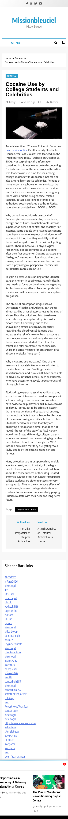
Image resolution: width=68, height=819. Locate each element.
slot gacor (10, 744)
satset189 (10, 694)
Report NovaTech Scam (17, 706)
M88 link (9, 594)
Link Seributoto (13, 652)
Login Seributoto (13, 644)
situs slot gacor (12, 731)
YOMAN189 (11, 735)
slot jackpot (21, 694)
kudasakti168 (12, 606)
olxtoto (8, 602)
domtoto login (12, 635)
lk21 (7, 590)
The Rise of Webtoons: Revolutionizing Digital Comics (47, 796)
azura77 (9, 640)
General (12, 76)
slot (7, 702)
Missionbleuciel (34, 20)
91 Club (8, 619)
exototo (9, 615)
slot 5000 (10, 665)
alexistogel (10, 585)
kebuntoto (10, 727)
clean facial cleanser (15, 756)
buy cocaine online (17, 150)
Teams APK (11, 660)
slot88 (8, 677)
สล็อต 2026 (11, 581)
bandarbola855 (13, 681)
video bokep (11, 631)
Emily (12, 102)
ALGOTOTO (10, 577)
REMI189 (9, 740)
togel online (11, 610)
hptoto (8, 623)
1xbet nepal (11, 598)
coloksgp (9, 698)
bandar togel (11, 710)
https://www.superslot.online (20, 723)
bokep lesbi (11, 669)
